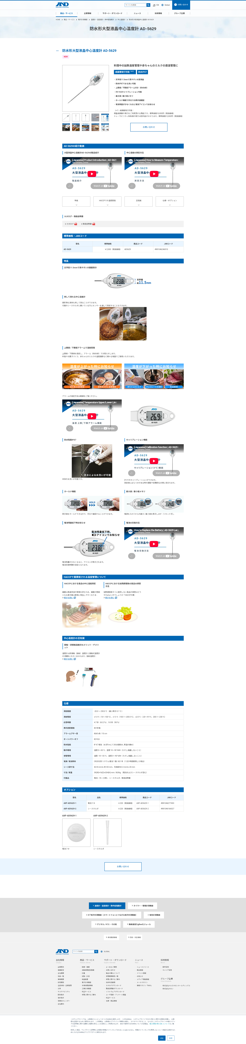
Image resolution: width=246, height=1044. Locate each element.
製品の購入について (113, 973)
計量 (83, 973)
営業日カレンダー (64, 1001)
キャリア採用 (167, 970)
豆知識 (138, 201)
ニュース (137, 13)
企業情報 (87, 13)
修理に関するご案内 (89, 995)
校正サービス (86, 992)
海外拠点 (61, 998)
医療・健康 (86, 967)
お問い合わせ (149, 127)
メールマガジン (142, 982)
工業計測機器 (86, 988)
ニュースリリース (143, 967)
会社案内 (61, 1004)
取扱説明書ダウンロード (114, 988)
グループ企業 (179, 13)
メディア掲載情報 (143, 979)
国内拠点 (61, 995)
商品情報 (140, 970)
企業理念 (61, 967)
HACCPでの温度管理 (107, 201)
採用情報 (158, 13)
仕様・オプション (170, 201)
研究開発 (61, 982)
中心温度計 (121, 20)
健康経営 (61, 970)
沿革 (59, 988)
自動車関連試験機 (88, 970)
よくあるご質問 (111, 967)
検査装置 (85, 979)
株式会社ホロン (168, 989)
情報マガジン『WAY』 (144, 985)
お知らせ (140, 976)
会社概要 (61, 973)
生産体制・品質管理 (65, 985)
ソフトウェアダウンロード (115, 992)
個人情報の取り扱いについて (160, 1023)
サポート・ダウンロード (112, 13)
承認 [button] (161, 1038)
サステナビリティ (64, 992)
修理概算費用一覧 (112, 976)
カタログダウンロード (113, 985)
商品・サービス (66, 13)
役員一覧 (61, 976)
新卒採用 (166, 967)
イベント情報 (141, 973)
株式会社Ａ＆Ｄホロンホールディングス (176, 986)
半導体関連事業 (87, 985)
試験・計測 (86, 976)
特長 (76, 201)
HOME (58, 20)
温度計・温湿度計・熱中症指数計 (102, 20)
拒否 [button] (170, 1038)
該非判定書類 (110, 982)
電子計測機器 (82, 20)
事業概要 (61, 979)
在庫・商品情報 (111, 1001)
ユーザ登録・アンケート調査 (116, 995)
